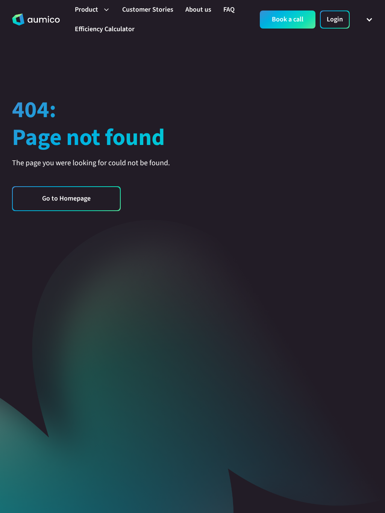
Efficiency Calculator (105, 29)
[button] (92, 10)
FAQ (229, 9)
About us (198, 9)
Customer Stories (147, 9)
